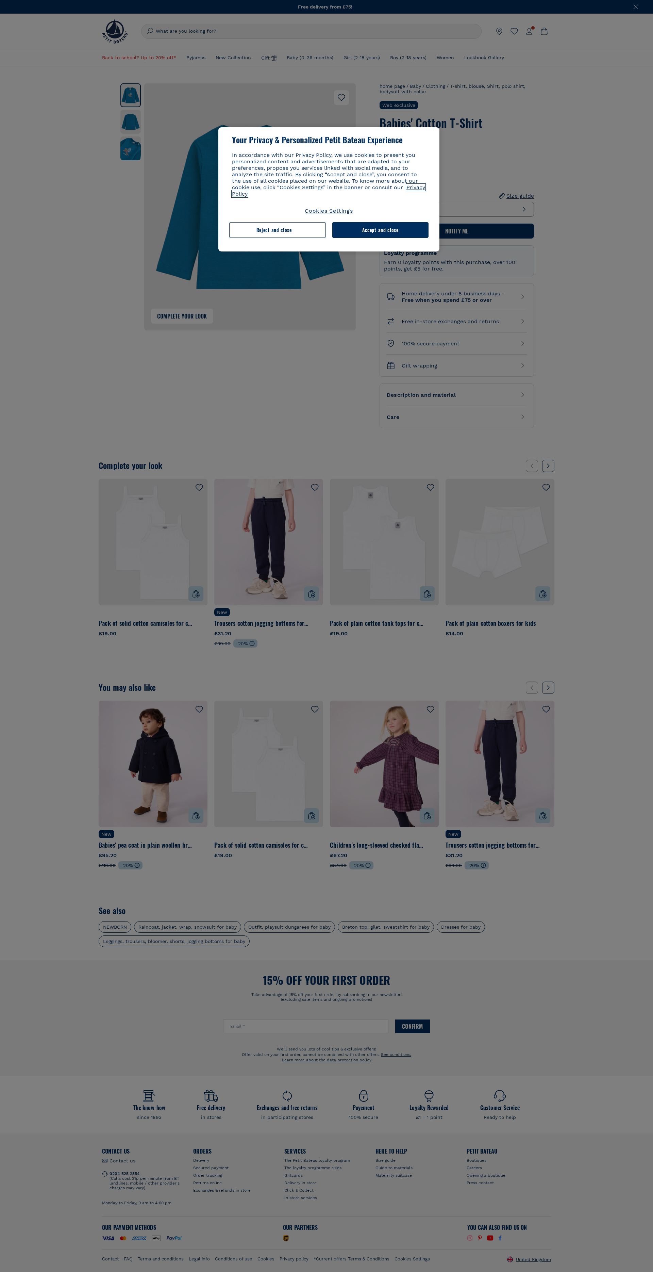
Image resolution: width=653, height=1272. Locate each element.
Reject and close (274, 229)
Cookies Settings (329, 211)
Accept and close (380, 229)
